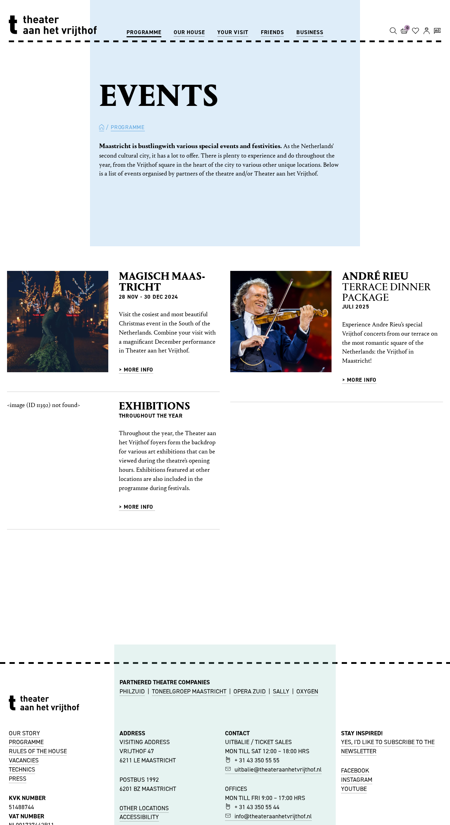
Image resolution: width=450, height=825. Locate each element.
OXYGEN (307, 691)
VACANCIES (24, 760)
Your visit (232, 32)
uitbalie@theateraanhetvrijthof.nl (278, 769)
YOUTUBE (354, 789)
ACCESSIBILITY (139, 817)
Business (309, 32)
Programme (144, 32)
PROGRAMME (26, 742)
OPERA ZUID (249, 691)
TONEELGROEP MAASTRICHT (189, 691)
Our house (189, 32)
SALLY (281, 691)
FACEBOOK (355, 770)
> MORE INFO (136, 506)
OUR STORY (24, 733)
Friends (272, 32)
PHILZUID (132, 691)
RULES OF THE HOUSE (38, 751)
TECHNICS (22, 769)
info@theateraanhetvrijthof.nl (273, 816)
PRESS (17, 778)
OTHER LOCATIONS (144, 808)
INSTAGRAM (356, 779)
